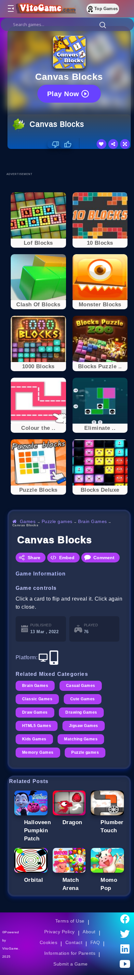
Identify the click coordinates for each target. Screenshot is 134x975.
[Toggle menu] (10, 9)
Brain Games (92, 521)
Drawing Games (81, 712)
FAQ (95, 942)
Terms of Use (70, 921)
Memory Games (38, 752)
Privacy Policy (59, 931)
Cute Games (82, 699)
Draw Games (35, 712)
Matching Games (81, 739)
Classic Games (37, 699)
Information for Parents (69, 953)
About (89, 931)
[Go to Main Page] (45, 9)
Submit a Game (70, 964)
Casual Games (80, 685)
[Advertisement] (70, 160)
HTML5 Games (36, 725)
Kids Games (34, 739)
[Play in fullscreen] (125, 144)
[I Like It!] (66, 144)
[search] (67, 24)
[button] (102, 24)
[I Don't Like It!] (53, 144)
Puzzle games (57, 521)
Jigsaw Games (83, 725)
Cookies (48, 942)
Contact (73, 942)
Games (28, 521)
